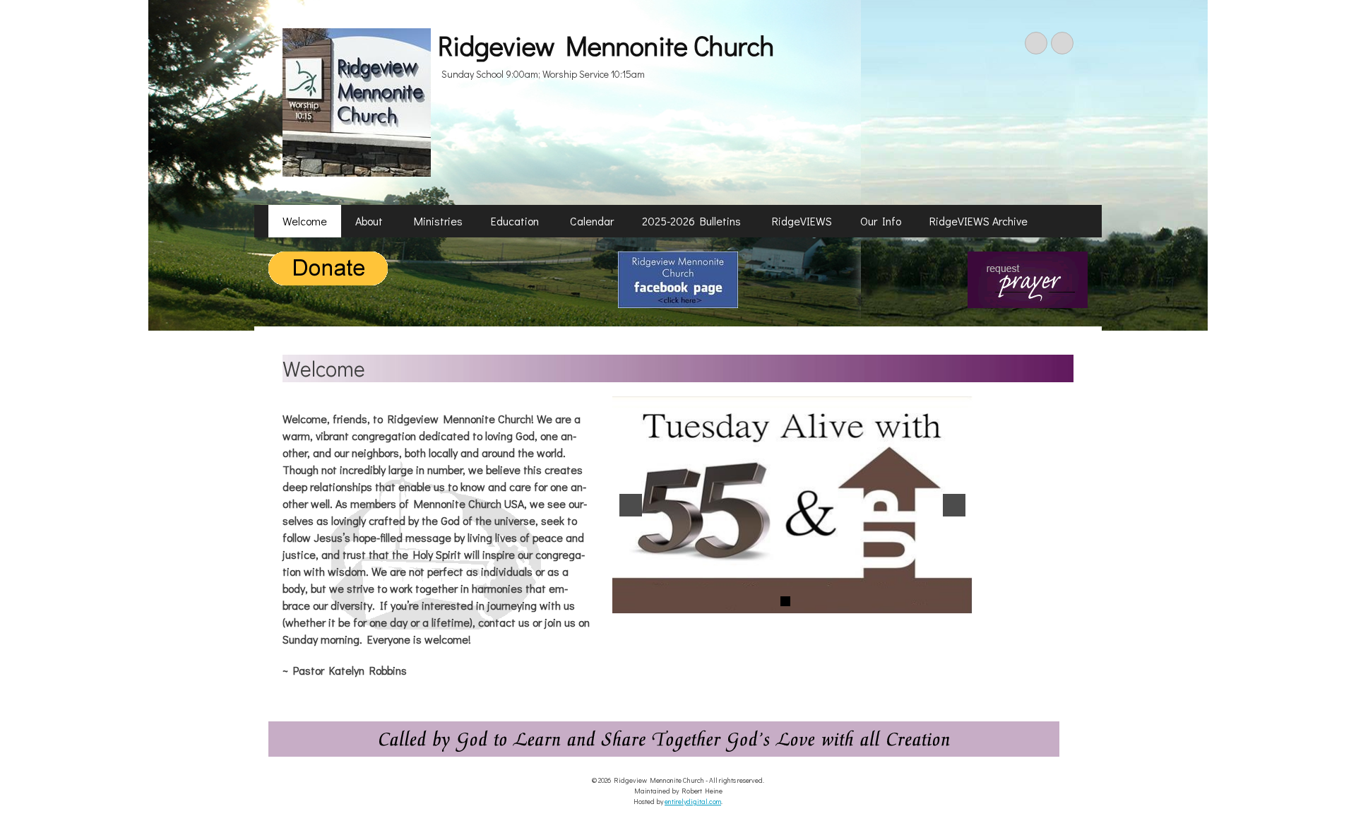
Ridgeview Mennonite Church (606, 45)
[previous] (630, 505)
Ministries (438, 220)
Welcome (304, 220)
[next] (954, 505)
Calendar (592, 220)
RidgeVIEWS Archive (978, 220)
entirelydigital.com (693, 801)
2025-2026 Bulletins (693, 220)
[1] (785, 601)
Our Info (880, 220)
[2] (800, 601)
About (370, 220)
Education (516, 220)
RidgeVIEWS (802, 220)
